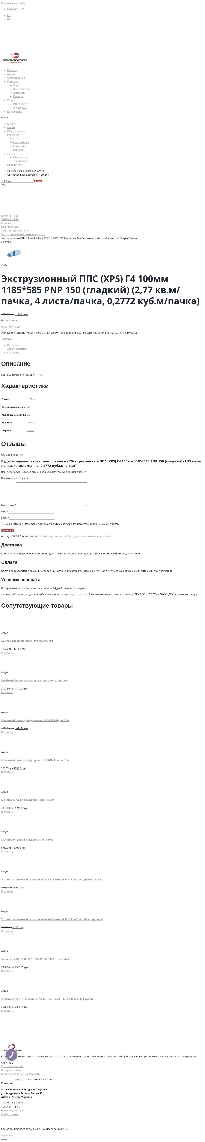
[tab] (105, 345)
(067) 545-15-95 (16, 1110)
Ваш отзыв (8, 505)
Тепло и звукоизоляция (15, 230)
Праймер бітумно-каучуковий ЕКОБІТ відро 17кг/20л (34, 680)
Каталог (12, 70)
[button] (102, 117)
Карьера (18, 96)
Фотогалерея (21, 89)
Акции (11, 74)
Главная (6, 223)
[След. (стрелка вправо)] (5, 1139)
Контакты (19, 92)
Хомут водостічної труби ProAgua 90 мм (27, 640)
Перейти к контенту (13, 3)
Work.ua (19, 1079)
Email (5, 517)
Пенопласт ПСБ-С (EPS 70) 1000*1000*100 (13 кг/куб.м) (35, 959)
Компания (13, 81)
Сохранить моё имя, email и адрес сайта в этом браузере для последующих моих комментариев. (62, 524)
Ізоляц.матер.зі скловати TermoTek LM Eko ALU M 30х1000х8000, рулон (47, 999)
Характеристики (17, 348)
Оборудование (16, 77)
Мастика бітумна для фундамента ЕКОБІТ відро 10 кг (35, 760)
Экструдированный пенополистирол (23, 234)
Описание (13, 345)
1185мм (31, 399)
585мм (30, 430)
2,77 (29, 414)
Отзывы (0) (13, 352)
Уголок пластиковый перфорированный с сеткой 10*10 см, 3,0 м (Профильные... (52, 879)
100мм (30, 422)
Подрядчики (14, 111)
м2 (28, 407)
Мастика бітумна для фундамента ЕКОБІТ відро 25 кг (35, 720)
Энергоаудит (21, 107)
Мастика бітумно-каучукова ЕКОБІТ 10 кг (27, 839)
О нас (16, 85)
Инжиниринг (21, 104)
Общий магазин (10, 226)
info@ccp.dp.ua (9, 1114)
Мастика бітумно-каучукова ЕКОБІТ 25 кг (27, 800)
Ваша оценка (10, 478)
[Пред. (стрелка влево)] (2, 1139)
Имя (4, 511)
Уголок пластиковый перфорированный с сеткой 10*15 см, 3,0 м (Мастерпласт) (52, 919)
